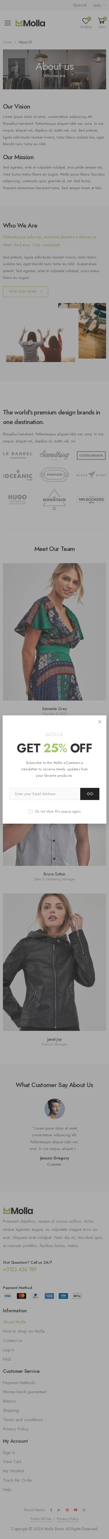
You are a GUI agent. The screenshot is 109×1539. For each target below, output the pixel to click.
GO (90, 794)
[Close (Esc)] (100, 722)
